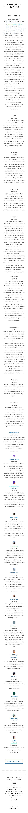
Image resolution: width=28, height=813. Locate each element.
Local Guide (14, 488)
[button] (4, 6)
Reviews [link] (14, 797)
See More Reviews (14, 761)
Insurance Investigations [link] (14, 793)
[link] (14, 6)
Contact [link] (14, 800)
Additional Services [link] (14, 795)
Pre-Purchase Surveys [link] (14, 787)
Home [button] (14, 783)
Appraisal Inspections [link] (14, 791)
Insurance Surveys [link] (14, 789)
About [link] (14, 785)
